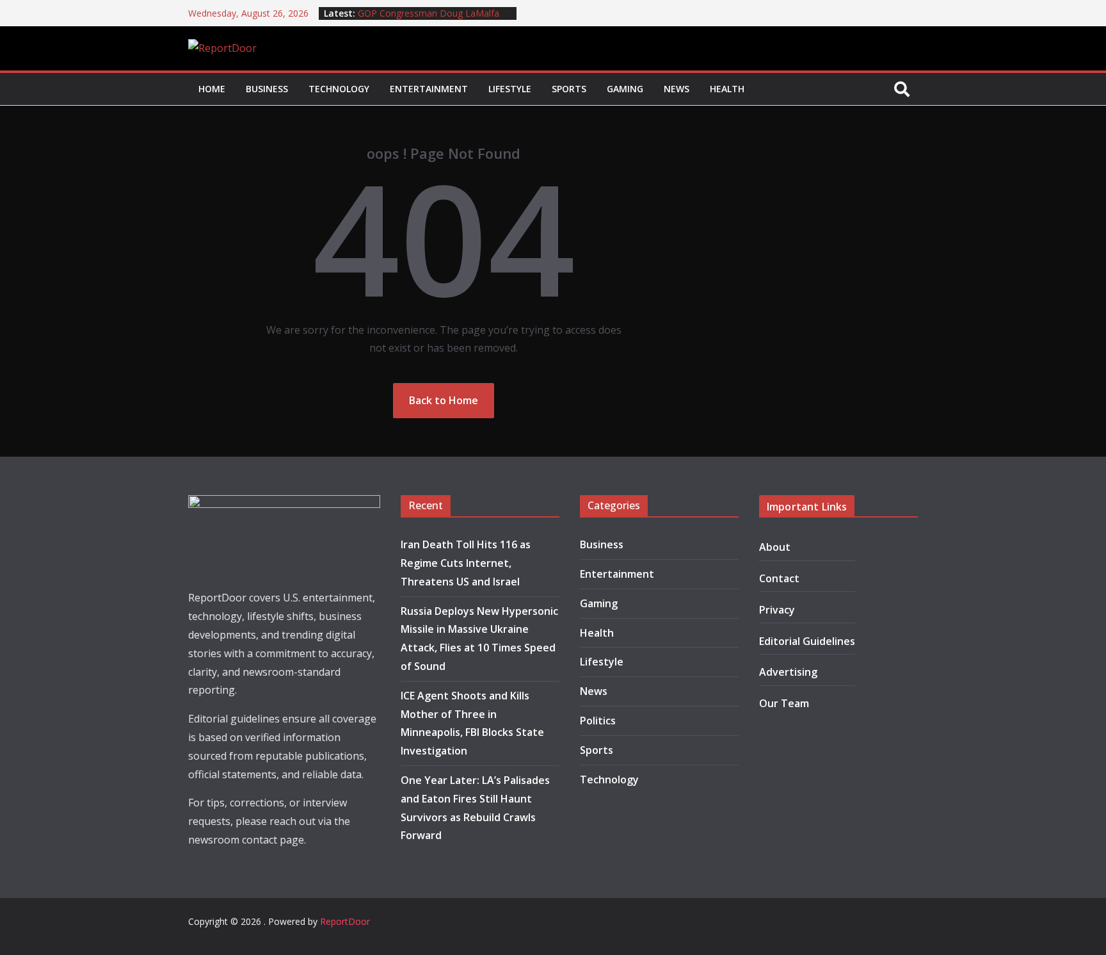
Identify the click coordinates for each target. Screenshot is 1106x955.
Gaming (625, 89)
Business (267, 89)
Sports (569, 89)
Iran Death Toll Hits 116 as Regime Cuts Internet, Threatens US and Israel (466, 563)
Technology (339, 89)
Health (727, 89)
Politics (598, 721)
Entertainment (429, 89)
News (676, 89)
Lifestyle (509, 89)
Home (211, 89)
